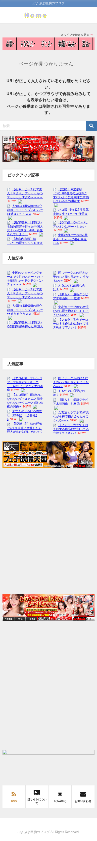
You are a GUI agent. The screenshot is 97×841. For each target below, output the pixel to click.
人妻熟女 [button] (9, 43)
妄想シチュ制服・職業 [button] (66, 43)
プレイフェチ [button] (46, 43)
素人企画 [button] (85, 43)
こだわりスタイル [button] (26, 43)
